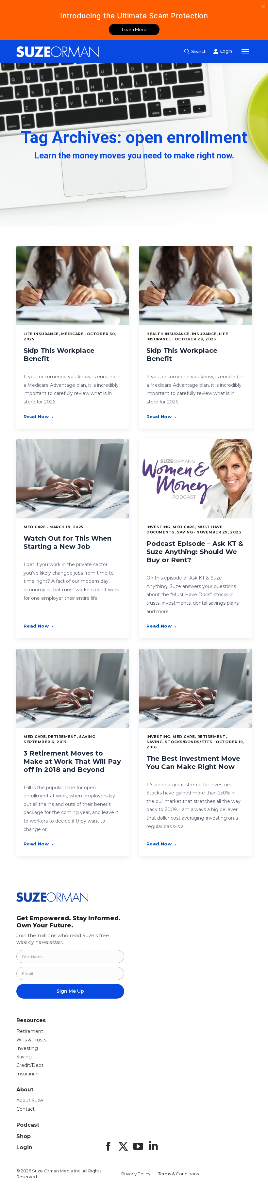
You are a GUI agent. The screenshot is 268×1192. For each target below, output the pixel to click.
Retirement (29, 1031)
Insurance (27, 1074)
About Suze (29, 1100)
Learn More (134, 29)
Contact (25, 1109)
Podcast (27, 1125)
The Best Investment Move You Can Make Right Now (193, 763)
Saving (24, 1057)
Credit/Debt (29, 1065)
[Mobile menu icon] (245, 51)
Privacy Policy (135, 1173)
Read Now (38, 416)
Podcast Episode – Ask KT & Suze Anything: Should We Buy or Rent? (194, 552)
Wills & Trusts (31, 1040)
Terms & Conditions (178, 1173)
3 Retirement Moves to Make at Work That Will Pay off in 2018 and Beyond (72, 761)
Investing (27, 1048)
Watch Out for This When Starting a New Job (67, 542)
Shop (23, 1136)
